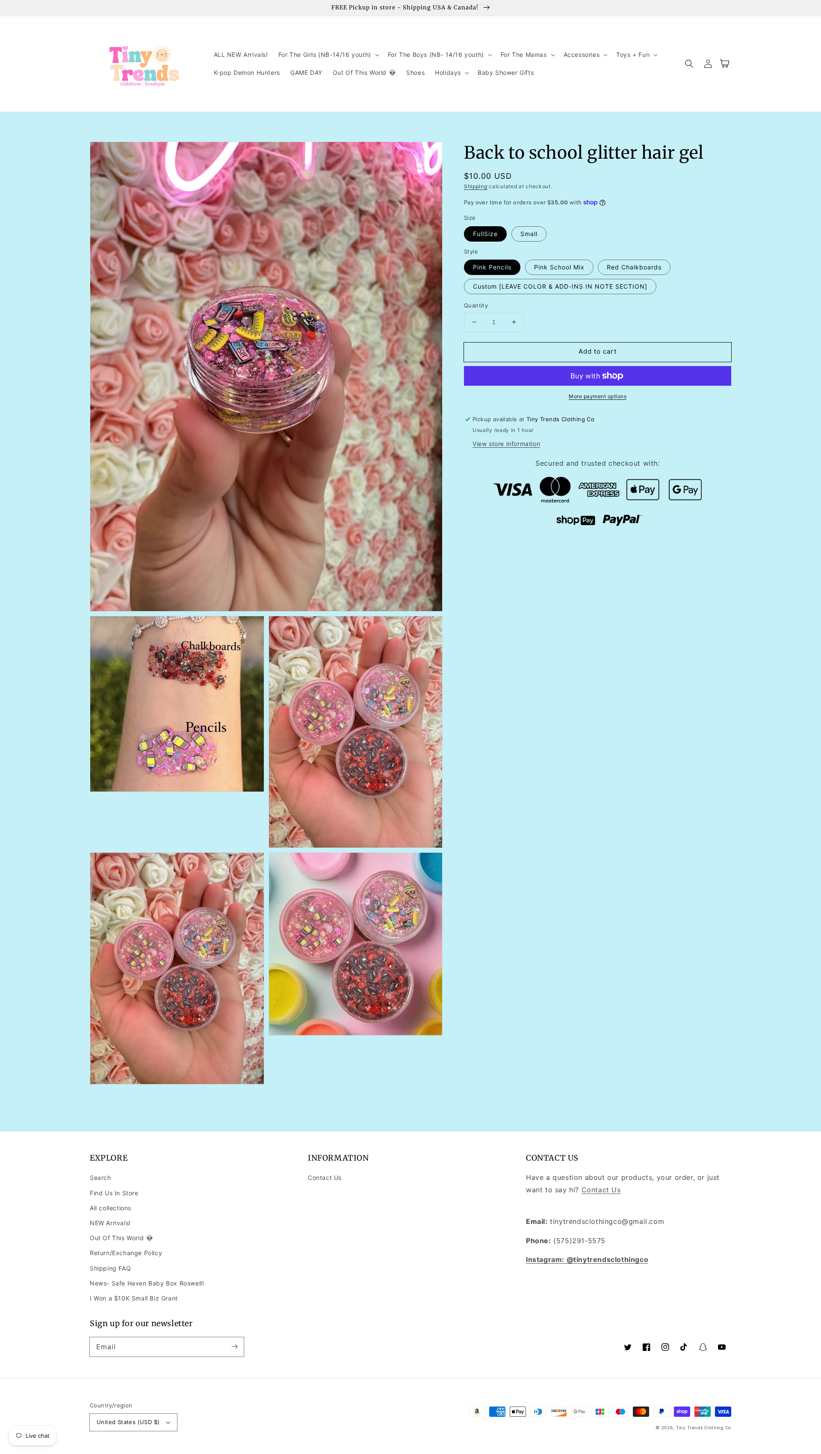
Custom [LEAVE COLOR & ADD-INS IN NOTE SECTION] (560, 286)
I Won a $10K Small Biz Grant (134, 1298)
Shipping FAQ (110, 1268)
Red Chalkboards (634, 267)
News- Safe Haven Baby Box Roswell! (147, 1283)
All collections (110, 1208)
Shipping (475, 186)
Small (528, 233)
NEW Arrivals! (110, 1222)
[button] (328, 55)
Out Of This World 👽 (121, 1237)
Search (100, 1177)
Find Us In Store (114, 1193)
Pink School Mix (559, 267)
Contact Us (325, 1177)
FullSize (485, 233)
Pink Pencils (492, 267)
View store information (506, 443)
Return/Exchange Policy (126, 1252)
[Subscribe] (234, 1346)
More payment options (597, 396)
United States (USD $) (128, 1422)
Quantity (476, 305)
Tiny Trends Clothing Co (703, 1427)
